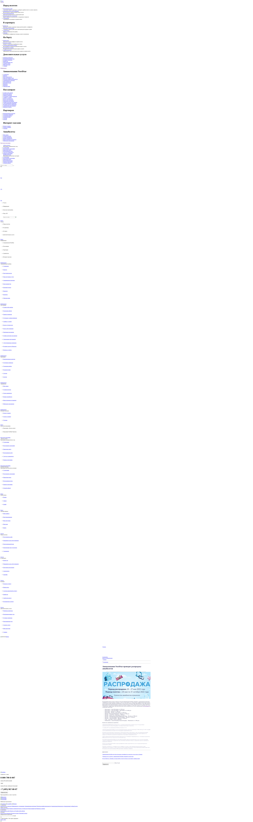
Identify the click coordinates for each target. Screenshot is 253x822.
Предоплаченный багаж (8, 13)
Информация (3, 68)
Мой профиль (6, 513)
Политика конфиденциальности (10, 79)
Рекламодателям (6, 117)
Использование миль (8, 160)
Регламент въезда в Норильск (9, 104)
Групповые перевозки (8, 114)
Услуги (2, 2)
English (4, 504)
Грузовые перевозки (7, 60)
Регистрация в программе (9, 148)
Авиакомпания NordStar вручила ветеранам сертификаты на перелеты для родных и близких (122, 754)
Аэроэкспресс (6, 30)
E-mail (14, 815)
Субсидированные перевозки (9, 103)
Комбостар (5, 61)
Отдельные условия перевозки (10, 96)
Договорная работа (7, 115)
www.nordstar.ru (146, 706)
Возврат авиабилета (7, 138)
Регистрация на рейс (7, 8)
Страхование (6, 18)
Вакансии (5, 84)
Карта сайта (3, 819)
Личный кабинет (7, 163)
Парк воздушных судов (8, 78)
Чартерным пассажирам (8, 101)
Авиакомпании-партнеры (9, 80)
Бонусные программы (5, 143)
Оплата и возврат (7, 127)
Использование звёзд (8, 151)
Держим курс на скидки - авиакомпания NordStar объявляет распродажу (118, 756)
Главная (104, 646)
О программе (6, 147)
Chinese (5, 500)
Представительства (7, 76)
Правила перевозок (7, 95)
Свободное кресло (7, 50)
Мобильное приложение (8, 140)
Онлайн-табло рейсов (8, 92)
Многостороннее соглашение (9, 139)
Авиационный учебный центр (71, 806)
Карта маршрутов (7, 81)
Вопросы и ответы (7, 107)
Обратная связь (6, 86)
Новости (5, 75)
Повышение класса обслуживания (11, 11)
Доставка (5, 128)
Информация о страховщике (18, 806)
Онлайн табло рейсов (20, 811)
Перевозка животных (8, 57)
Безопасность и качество (6, 806)
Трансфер (5, 32)
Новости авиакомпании (107, 658)
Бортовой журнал (7, 82)
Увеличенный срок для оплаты (10, 15)
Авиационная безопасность (57, 806)
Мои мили (5, 524)
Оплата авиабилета (7, 137)
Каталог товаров (7, 126)
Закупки (5, 119)
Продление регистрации (8, 28)
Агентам (5, 118)
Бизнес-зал (5, 25)
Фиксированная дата (8, 62)
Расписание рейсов (7, 94)
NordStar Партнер (7, 154)
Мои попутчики (6, 520)
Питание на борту (7, 42)
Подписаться (105, 764)
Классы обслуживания (8, 99)
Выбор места (6, 40)
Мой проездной (6, 64)
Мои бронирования (7, 517)
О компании (6, 74)
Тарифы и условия (7, 97)
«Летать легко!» (6, 145)
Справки (5, 65)
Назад (2, 220)
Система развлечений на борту (10, 45)
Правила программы (7, 153)
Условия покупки (7, 136)
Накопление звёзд (7, 150)
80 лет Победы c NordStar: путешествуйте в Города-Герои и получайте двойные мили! (121, 758)
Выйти (4, 527)
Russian (4, 497)
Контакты (5, 85)
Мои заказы (5, 134)
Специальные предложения (9, 105)
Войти (7, 636)
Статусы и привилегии (8, 152)
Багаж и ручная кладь (8, 98)
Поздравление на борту (8, 47)
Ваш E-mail (117, 762)
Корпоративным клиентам (9, 113)
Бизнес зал (12, 811)
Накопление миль (7, 159)
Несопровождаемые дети (8, 58)
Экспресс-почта (6, 63)
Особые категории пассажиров (10, 102)
